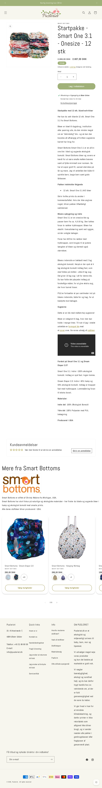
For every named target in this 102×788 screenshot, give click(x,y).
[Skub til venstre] (45, 602)
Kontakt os (33, 637)
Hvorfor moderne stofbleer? (58, 632)
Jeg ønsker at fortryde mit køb (37, 666)
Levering (73, 67)
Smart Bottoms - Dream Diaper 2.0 (19, 566)
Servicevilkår (34, 673)
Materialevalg (57, 652)
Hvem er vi (33, 631)
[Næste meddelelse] (97, 3)
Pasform (55, 658)
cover (62, 330)
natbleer (91, 330)
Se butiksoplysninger (69, 103)
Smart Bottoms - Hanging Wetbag (66, 566)
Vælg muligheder (25, 587)
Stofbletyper (56, 646)
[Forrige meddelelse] (5, 3)
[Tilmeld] (51, 759)
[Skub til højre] (57, 602)
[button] (5, 13)
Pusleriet (15, 782)
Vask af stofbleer (58, 640)
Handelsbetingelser (36, 643)
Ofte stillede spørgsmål (60, 664)
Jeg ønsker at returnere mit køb (38, 656)
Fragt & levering (35, 649)
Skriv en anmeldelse (82, 450)
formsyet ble (73, 326)
